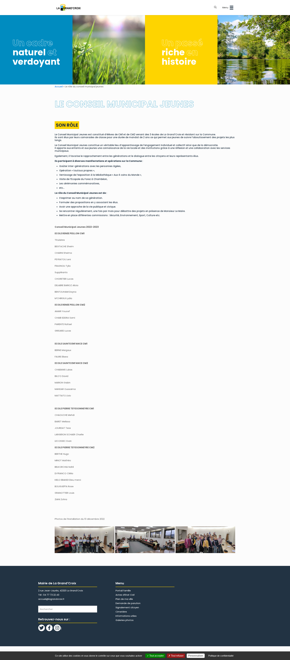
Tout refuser (177, 655)
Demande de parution (128, 603)
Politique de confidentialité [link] (221, 655)
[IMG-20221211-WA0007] (205, 539)
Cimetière (121, 611)
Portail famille (123, 590)
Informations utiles (126, 615)
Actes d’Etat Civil (125, 594)
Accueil (59, 86)
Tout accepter (156, 655)
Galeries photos (125, 620)
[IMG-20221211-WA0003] (145, 539)
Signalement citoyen (127, 607)
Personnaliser (195, 655)
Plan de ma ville (124, 599)
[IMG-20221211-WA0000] (84, 539)
